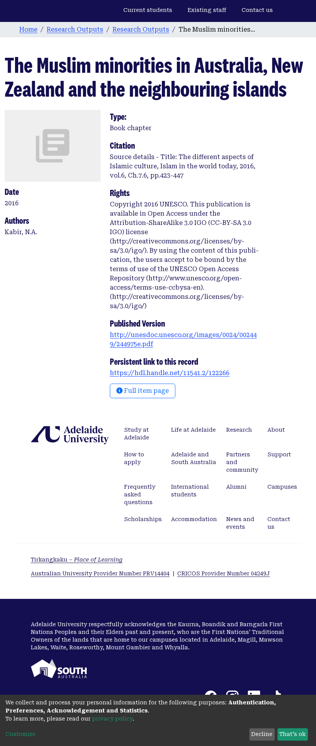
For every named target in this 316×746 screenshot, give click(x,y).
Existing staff (207, 10)
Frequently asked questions (139, 494)
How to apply (134, 458)
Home (28, 29)
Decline (261, 734)
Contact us (257, 10)
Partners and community (242, 462)
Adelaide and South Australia (193, 458)
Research (239, 430)
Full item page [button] (146, 390)
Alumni (236, 487)
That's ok (292, 734)
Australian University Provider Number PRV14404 (100, 573)
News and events (240, 523)
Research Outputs (75, 29)
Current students (147, 10)
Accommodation (194, 519)
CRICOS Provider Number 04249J (223, 573)
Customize (20, 734)
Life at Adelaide (193, 430)
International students (190, 491)
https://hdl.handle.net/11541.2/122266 (169, 373)
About (276, 430)
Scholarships (143, 519)
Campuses (282, 487)
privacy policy (112, 719)
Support (279, 454)
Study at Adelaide (136, 434)
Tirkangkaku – (77, 560)
